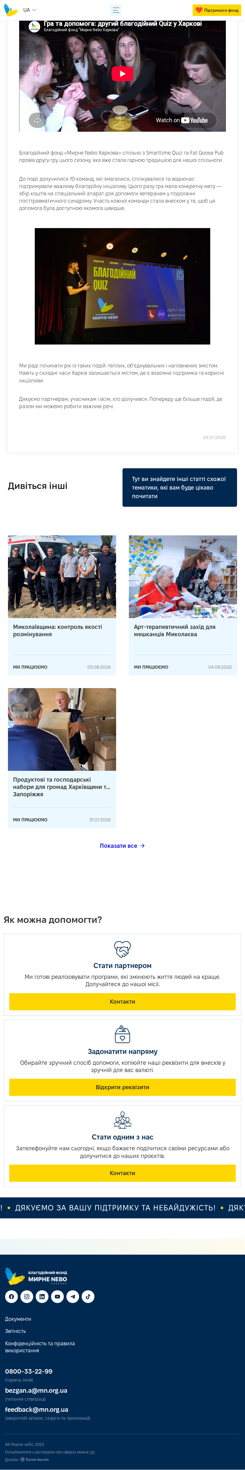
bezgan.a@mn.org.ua (36, 1390)
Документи (18, 1319)
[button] (30, 10)
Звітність (15, 1331)
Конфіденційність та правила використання (40, 1347)
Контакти (122, 1002)
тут (92, 1452)
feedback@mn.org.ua (36, 1409)
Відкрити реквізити (122, 1087)
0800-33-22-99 (28, 1371)
